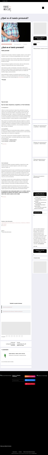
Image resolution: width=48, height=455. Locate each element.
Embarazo (3, 44)
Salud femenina (9, 44)
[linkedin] (12, 336)
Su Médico (4, 224)
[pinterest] (14, 336)
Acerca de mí (15, 451)
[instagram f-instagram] (44, 1)
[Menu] (43, 8)
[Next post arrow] (30, 344)
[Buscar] (45, 8)
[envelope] (17, 336)
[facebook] (7, 336)
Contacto (20, 451)
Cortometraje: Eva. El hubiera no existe (21, 344)
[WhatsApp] (22, 336)
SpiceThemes (34, 453)
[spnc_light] (46, 8)
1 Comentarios (25, 44)
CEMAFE (4, 225)
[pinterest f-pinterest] (45, 1)
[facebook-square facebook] (42, 1)
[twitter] (9, 336)
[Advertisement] (16, 328)
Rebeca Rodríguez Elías (17, 44)
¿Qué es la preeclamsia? (7, 307)
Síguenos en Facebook (30, 380)
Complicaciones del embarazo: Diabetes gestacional (12, 311)
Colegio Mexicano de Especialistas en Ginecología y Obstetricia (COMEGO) (15, 222)
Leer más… (35, 246)
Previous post (13, 342)
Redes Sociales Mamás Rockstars (29, 451)
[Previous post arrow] (1, 344)
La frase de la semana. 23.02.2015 (10, 344)
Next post (18, 342)
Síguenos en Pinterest (30, 383)
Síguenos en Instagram (30, 376)
